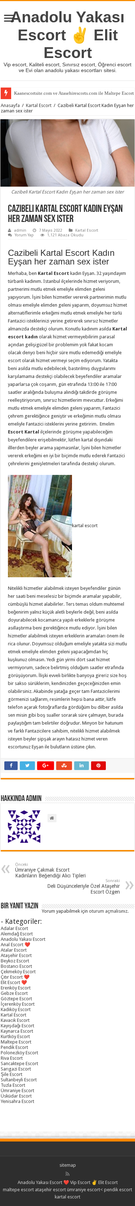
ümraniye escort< (85, 1189)
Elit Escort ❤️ (14, 982)
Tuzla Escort (13, 1085)
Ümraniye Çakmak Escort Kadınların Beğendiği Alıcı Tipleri (50, 870)
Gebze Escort (14, 993)
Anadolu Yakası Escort (23, 939)
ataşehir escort (50, 1189)
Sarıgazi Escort (16, 1069)
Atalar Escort (14, 950)
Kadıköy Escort (16, 1009)
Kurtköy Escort (15, 1036)
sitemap (67, 1165)
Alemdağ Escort (17, 933)
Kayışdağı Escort (17, 1025)
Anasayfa (10, 105)
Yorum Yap (24, 235)
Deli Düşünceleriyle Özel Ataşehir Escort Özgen (83, 886)
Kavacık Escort (15, 1020)
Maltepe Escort (16, 1042)
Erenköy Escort (16, 988)
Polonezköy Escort (19, 1052)
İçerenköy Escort (18, 1004)
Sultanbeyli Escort (19, 1079)
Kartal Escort (38, 105)
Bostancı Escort (16, 966)
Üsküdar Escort (16, 1096)
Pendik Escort (14, 1047)
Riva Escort (12, 1058)
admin (20, 230)
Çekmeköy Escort (18, 971)
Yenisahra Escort (17, 1101)
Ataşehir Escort (16, 955)
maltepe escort (18, 1189)
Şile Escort (11, 1074)
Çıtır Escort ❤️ (15, 977)
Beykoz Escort (15, 961)
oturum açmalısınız (108, 911)
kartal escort (67, 1197)
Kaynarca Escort (17, 1031)
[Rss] (67, 1174)
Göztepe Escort (16, 998)
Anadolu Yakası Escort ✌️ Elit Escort (67, 34)
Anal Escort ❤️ (15, 944)
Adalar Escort (14, 928)
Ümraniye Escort (17, 1090)
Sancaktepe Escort (19, 1063)
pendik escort (118, 1189)
